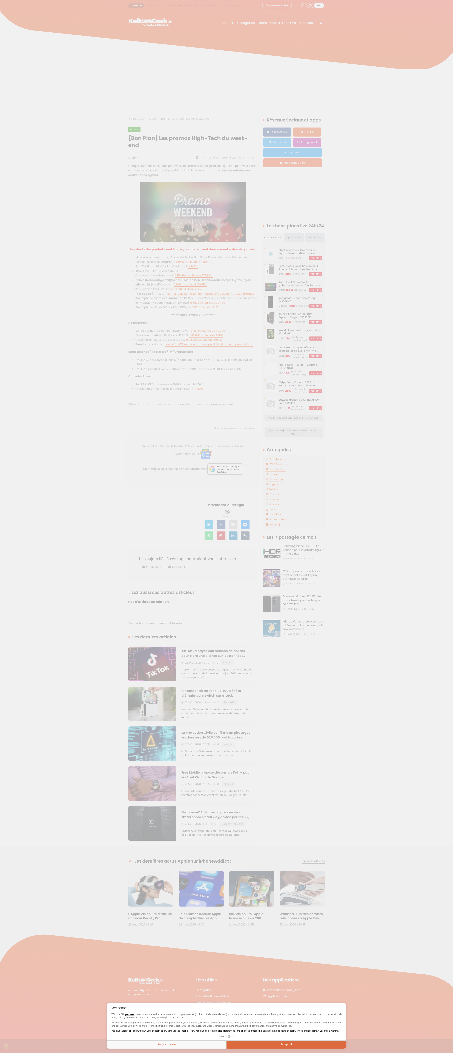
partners (129, 1014)
